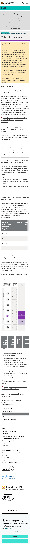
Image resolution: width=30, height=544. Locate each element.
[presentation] (4, 342)
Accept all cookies (15, 541)
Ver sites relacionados (14, 510)
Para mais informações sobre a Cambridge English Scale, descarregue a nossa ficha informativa (14, 120)
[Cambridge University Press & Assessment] (13, 493)
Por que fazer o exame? (9, 417)
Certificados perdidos (7, 404)
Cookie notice (8, 528)
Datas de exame (7, 411)
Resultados (6, 414)
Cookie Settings (15, 531)
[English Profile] (9, 482)
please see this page (22, 26)
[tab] (4, 342)
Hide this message (15, 28)
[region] (15, 529)
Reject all (15, 536)
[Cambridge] (7, 3)
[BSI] (8, 504)
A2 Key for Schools (7, 408)
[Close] (28, 517)
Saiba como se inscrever (9, 419)
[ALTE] (8, 474)
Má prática (4, 402)
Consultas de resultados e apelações (11, 400)
